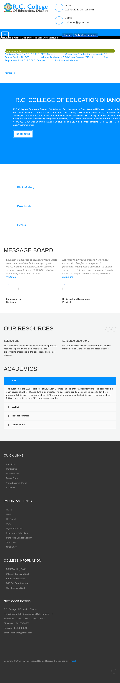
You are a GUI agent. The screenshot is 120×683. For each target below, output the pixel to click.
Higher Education (14, 528)
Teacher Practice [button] (20, 415)
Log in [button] (67, 35)
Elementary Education (17, 533)
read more (11, 277)
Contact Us (11, 469)
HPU (8, 514)
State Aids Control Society (19, 537)
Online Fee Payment (85, 35)
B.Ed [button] (14, 380)
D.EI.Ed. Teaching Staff (17, 574)
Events (21, 225)
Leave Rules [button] (18, 424)
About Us (10, 464)
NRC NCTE (11, 547)
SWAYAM (10, 487)
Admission (10, 73)
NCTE (9, 509)
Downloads (24, 206)
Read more (23, 133)
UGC (8, 523)
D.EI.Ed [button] (15, 406)
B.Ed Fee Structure (15, 578)
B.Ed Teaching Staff (15, 569)
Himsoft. (73, 661)
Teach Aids (11, 542)
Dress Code (12, 478)
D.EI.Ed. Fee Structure (17, 583)
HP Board (11, 519)
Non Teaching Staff (15, 588)
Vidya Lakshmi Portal (16, 483)
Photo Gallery (25, 187)
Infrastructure (12, 473)
